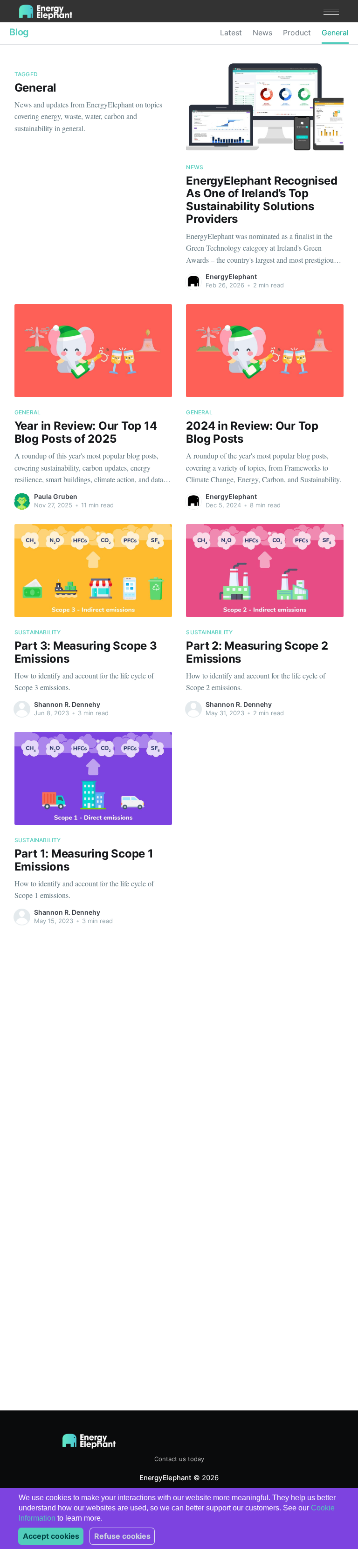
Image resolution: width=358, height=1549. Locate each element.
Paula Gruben (55, 496)
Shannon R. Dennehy (67, 704)
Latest (231, 32)
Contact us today (179, 1459)
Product (297, 32)
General (335, 32)
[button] (331, 12)
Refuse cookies (122, 1536)
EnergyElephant (231, 276)
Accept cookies (51, 1536)
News (262, 32)
